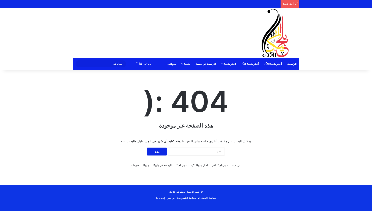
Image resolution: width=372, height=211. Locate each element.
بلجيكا (186, 63)
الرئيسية (292, 63)
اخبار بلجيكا (229, 63)
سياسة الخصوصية (186, 197)
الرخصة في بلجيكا (206, 63)
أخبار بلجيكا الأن (273, 63)
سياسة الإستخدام (207, 197)
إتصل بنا (160, 197)
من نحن (171, 197)
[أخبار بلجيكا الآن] (275, 33)
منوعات (171, 63)
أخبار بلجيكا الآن (250, 63)
